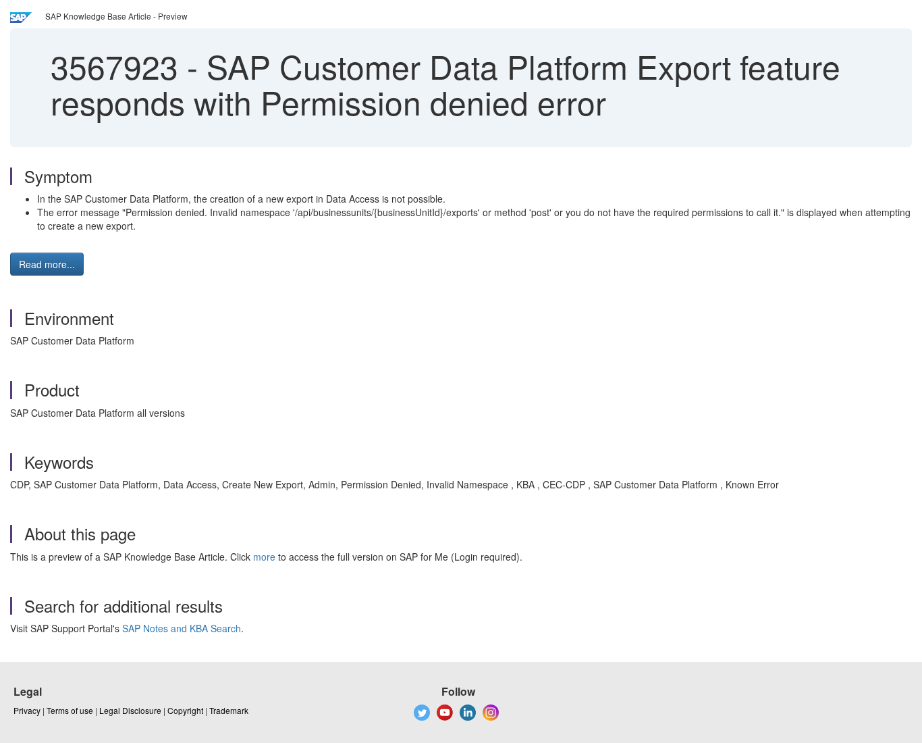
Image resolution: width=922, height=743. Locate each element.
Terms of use (70, 710)
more (264, 556)
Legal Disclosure (130, 710)
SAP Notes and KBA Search (181, 628)
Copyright (185, 710)
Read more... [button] (47, 264)
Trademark (228, 710)
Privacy (26, 710)
